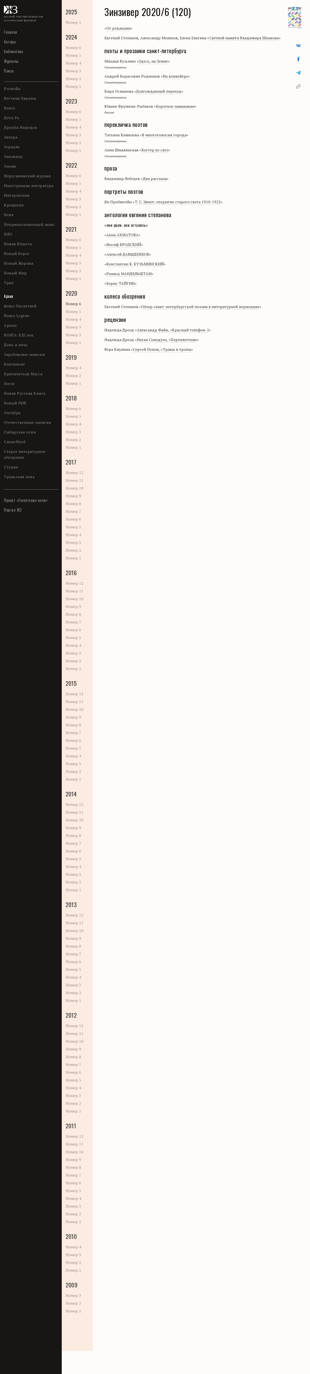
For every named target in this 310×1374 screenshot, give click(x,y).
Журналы (11, 61)
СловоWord (15, 441)
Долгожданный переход (158, 91)
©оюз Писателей (20, 306)
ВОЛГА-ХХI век (19, 335)
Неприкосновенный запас (29, 224)
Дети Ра (11, 117)
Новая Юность (18, 243)
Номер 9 (73, 496)
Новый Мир (15, 273)
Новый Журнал (18, 263)
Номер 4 (73, 63)
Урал (8, 282)
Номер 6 (73, 47)
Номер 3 (73, 71)
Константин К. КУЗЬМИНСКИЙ (135, 264)
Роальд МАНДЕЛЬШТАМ (129, 273)
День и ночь (16, 344)
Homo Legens (16, 315)
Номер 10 (74, 488)
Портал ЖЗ (13, 510)
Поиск (9, 71)
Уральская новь (19, 476)
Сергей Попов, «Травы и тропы (162, 349)
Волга (9, 108)
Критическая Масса (23, 373)
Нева (8, 214)
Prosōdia (12, 88)
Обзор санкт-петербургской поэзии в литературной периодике (200, 306)
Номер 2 (73, 78)
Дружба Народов (20, 127)
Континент (14, 364)
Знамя (10, 166)
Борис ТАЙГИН (120, 283)
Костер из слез (154, 150)
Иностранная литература (28, 185)
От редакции (118, 28)
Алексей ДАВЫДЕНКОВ (127, 254)
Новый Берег (17, 253)
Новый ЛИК (15, 403)
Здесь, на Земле (153, 61)
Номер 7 (73, 511)
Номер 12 (74, 472)
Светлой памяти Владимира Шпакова (244, 38)
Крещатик (14, 205)
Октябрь (12, 412)
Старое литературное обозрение (25, 454)
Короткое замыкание (175, 106)
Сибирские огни (20, 432)
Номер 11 (74, 480)
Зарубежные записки (24, 354)
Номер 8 (73, 503)
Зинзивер (13, 156)
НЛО (8, 234)
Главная (10, 32)
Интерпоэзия (17, 195)
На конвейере (175, 76)
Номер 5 (73, 55)
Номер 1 (73, 22)
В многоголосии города (164, 135)
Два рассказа (155, 178)
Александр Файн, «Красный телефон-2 (173, 330)
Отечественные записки (27, 422)
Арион (10, 325)
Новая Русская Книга (25, 393)
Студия (11, 467)
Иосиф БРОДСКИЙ (123, 244)
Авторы (10, 42)
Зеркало (12, 146)
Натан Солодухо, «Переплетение (167, 339)
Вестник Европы (20, 98)
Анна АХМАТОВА (122, 234)
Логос (9, 383)
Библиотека (13, 51)
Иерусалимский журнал (27, 176)
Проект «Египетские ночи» (26, 500)
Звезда (10, 137)
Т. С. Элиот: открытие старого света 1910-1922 (178, 201)
